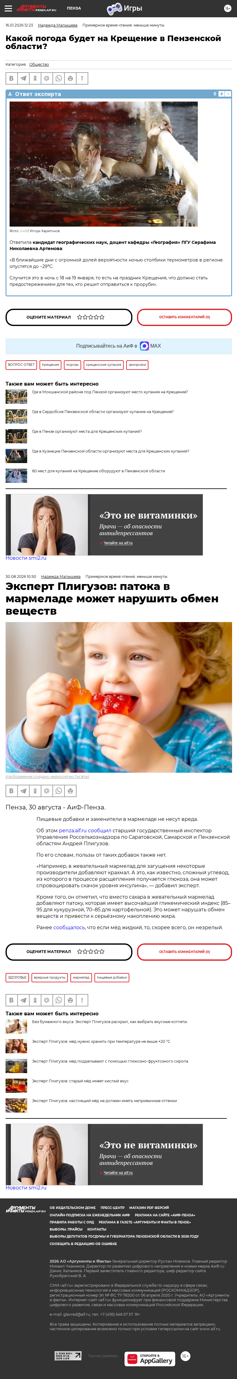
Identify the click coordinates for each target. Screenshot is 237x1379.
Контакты (96, 1229)
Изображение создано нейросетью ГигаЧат (47, 776)
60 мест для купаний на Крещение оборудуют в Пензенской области (98, 471)
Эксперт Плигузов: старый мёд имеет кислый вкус (80, 1081)
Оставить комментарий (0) (184, 317)
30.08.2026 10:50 (21, 576)
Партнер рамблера (103, 1356)
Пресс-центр (112, 1208)
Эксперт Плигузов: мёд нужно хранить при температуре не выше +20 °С (101, 1041)
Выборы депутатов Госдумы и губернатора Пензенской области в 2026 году (124, 1237)
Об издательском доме (73, 1208)
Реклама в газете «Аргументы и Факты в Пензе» (145, 1222)
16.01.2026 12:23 (19, 25)
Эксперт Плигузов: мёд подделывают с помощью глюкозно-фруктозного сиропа (110, 1061)
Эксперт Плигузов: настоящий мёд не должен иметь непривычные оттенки (104, 1100)
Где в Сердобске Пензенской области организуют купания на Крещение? (103, 411)
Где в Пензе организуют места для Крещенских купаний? (87, 431)
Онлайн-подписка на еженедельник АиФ (90, 1215)
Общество (39, 64)
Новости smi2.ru (26, 558)
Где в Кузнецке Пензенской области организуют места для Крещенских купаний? (110, 451)
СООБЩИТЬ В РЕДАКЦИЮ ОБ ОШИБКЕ (83, 1244)
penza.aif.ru (73, 831)
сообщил (99, 831)
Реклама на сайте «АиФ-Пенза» (165, 1215)
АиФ (24, 231)
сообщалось (69, 927)
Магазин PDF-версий (149, 1208)
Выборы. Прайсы (66, 1229)
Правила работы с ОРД (72, 1222)
